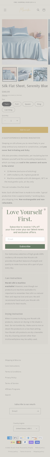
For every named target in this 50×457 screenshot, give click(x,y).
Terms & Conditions (13, 371)
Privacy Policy (10, 377)
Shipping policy (38, 451)
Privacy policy (13, 451)
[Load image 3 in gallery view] (40, 74)
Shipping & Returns (13, 360)
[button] (5, 10)
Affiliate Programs (12, 389)
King (39, 104)
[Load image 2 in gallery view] (25, 74)
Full (17, 104)
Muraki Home (15, 447)
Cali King (8, 110)
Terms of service (25, 451)
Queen (28, 104)
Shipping (4, 95)
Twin (7, 104)
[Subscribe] (38, 411)
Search (8, 395)
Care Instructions (12, 366)
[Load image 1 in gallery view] (10, 74)
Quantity (5, 115)
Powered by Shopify (26, 447)
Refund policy (39, 448)
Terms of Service (12, 383)
